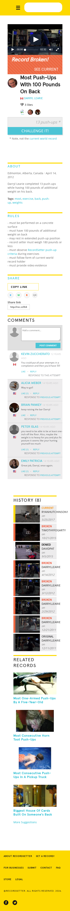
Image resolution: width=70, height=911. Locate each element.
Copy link (19, 287)
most (18, 198)
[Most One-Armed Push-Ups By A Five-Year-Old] (35, 683)
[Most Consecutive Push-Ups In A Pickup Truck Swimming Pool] (35, 758)
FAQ (58, 868)
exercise (28, 198)
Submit (32, 868)
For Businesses (14, 868)
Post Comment (48, 345)
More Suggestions (25, 822)
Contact (46, 868)
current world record (43, 138)
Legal (19, 879)
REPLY (33, 371)
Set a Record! (45, 856)
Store (7, 879)
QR (35, 295)
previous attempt (50, 397)
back (38, 198)
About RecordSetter (18, 856)
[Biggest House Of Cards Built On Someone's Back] (35, 796)
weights (17, 202)
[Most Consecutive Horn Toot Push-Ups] (35, 721)
